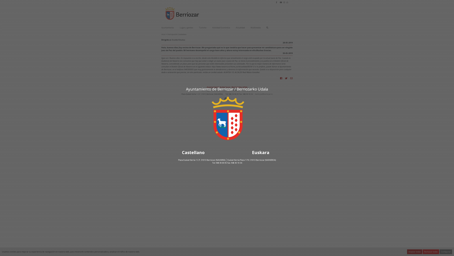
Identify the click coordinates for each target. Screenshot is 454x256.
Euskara (260, 152)
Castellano (193, 152)
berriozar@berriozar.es (227, 166)
